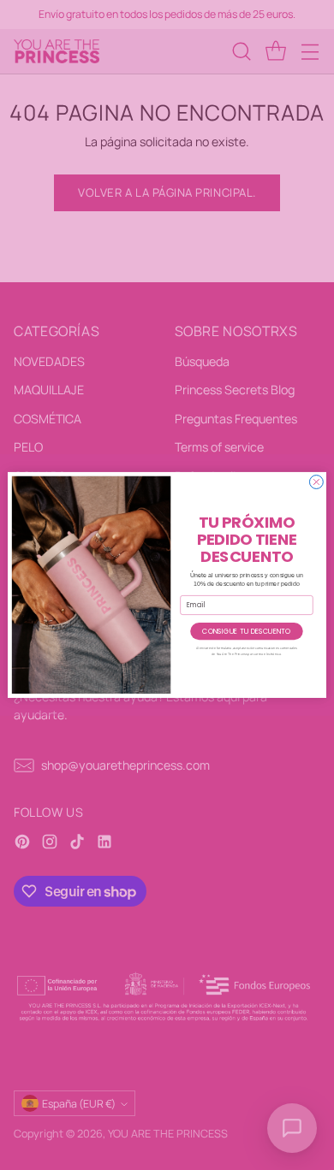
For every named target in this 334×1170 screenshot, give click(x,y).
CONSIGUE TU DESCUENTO (246, 630)
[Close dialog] (316, 482)
